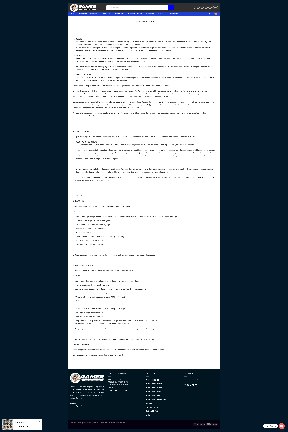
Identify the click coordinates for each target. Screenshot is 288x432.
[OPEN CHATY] (282, 426)
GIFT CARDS (162, 14)
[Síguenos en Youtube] (216, 8)
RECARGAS (174, 14)
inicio (73, 14)
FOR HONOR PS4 (21, 426)
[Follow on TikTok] (204, 8)
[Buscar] (171, 7)
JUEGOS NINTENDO (135, 14)
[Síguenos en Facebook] (196, 8)
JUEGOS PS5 (105, 14)
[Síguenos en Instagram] (200, 8)
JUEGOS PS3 (82, 14)
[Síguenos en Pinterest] (212, 8)
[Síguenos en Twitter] (208, 8)
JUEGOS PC (150, 14)
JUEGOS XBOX (119, 14)
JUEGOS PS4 (93, 14)
